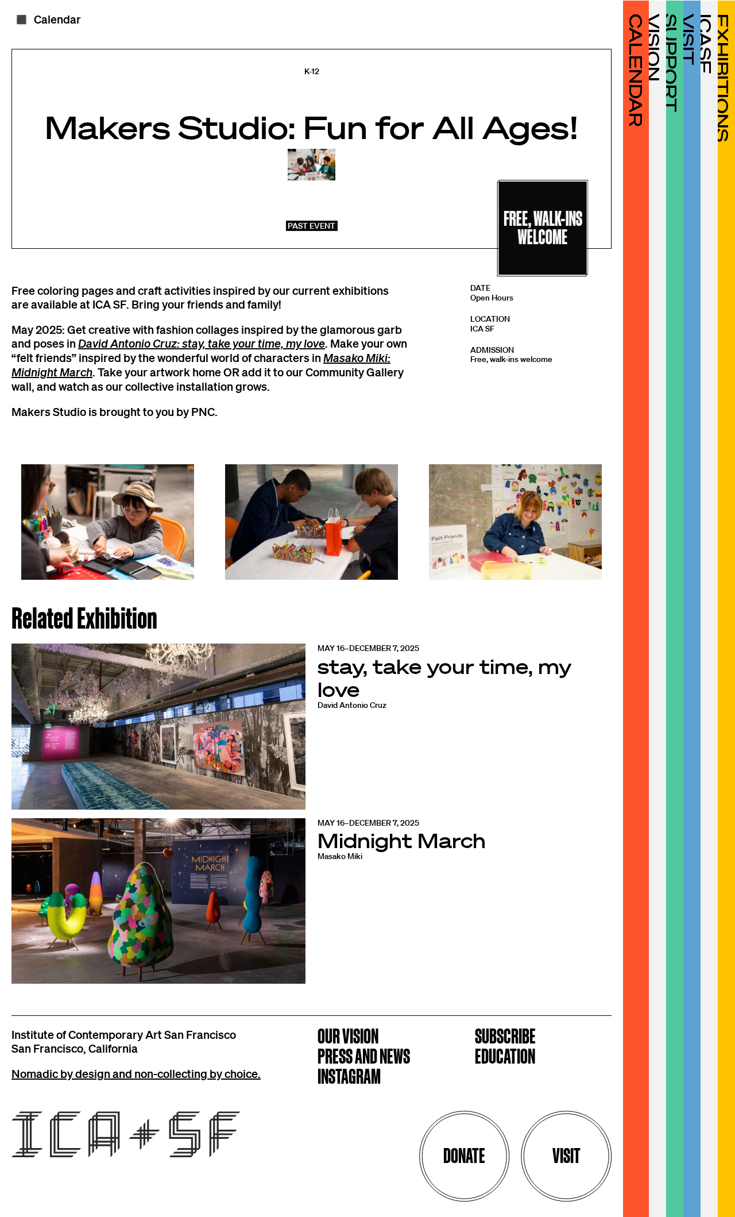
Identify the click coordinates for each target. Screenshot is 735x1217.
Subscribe (505, 1037)
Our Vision (348, 1037)
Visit (566, 1156)
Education (505, 1057)
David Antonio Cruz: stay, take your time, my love (201, 343)
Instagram (349, 1078)
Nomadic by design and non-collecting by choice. (136, 1073)
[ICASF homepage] (130, 1135)
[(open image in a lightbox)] (107, 522)
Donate (464, 1156)
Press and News (364, 1057)
